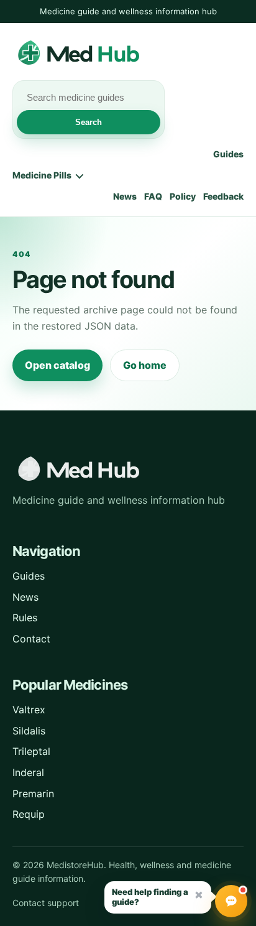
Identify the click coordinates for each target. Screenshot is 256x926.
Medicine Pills (41, 175)
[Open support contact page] (231, 901)
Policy (183, 196)
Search (88, 122)
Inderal (28, 772)
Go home (145, 365)
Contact (31, 638)
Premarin (33, 793)
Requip (28, 814)
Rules (24, 617)
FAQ (153, 196)
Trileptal (31, 751)
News (125, 196)
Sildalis (28, 731)
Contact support (45, 902)
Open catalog (57, 365)
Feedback (223, 196)
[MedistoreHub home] (111, 53)
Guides (228, 154)
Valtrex (28, 709)
